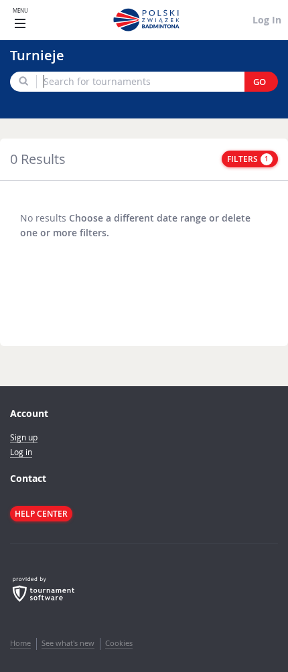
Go (259, 82)
